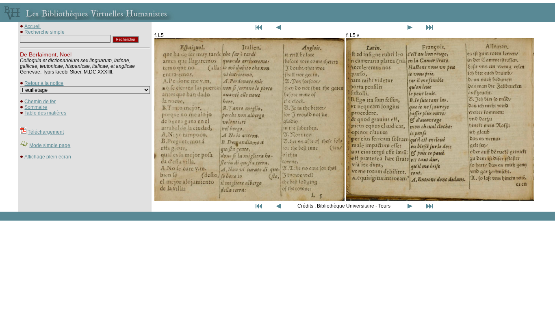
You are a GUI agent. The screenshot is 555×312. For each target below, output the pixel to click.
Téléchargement (46, 132)
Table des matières (45, 113)
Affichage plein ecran (47, 157)
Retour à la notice (43, 83)
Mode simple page (49, 145)
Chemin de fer (40, 101)
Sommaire (35, 107)
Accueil (32, 26)
